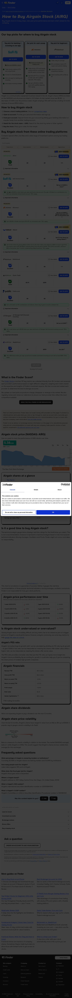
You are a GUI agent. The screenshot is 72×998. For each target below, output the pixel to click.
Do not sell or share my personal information (19, 512)
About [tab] (59, 489)
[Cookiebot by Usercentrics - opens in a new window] (62, 484)
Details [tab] (36, 489)
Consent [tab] (12, 489)
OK (53, 512)
